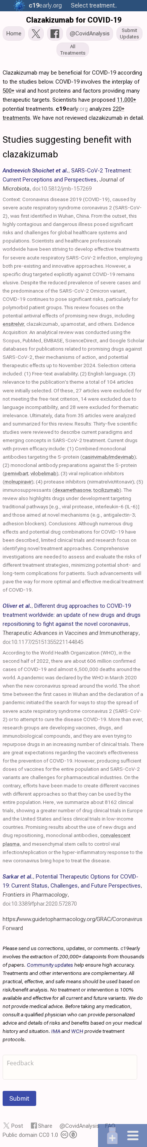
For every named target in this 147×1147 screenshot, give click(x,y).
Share (45, 1126)
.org (45, 5)
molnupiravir (18, 482)
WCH (77, 1031)
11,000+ (126, 99)
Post (17, 1126)
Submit (19, 1098)
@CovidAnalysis (80, 1126)
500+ (8, 90)
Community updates (50, 965)
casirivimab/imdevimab (108, 457)
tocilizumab (106, 490)
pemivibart (16, 473)
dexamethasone (72, 490)
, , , (67, 179)
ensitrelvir (13, 324)
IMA (55, 1031)
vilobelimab (44, 473)
